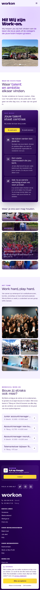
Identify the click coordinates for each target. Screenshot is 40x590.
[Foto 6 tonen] (23, 64)
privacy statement (20, 576)
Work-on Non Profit (8, 550)
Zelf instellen (27, 585)
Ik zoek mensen (27, 130)
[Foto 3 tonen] (17, 64)
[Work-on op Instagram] (25, 487)
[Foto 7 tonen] (25, 64)
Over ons (5, 522)
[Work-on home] (8, 3)
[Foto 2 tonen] (16, 64)
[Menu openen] (37, 3)
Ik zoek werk (12, 130)
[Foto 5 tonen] (22, 64)
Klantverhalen (6, 547)
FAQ (3, 537)
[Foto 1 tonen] (14, 64)
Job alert (5, 534)
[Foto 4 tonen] (20, 64)
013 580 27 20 (11, 503)
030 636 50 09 (11, 500)
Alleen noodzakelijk (15, 585)
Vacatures (5, 512)
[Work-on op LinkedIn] (31, 487)
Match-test (5, 531)
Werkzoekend (6, 515)
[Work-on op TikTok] (20, 487)
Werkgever (5, 519)
